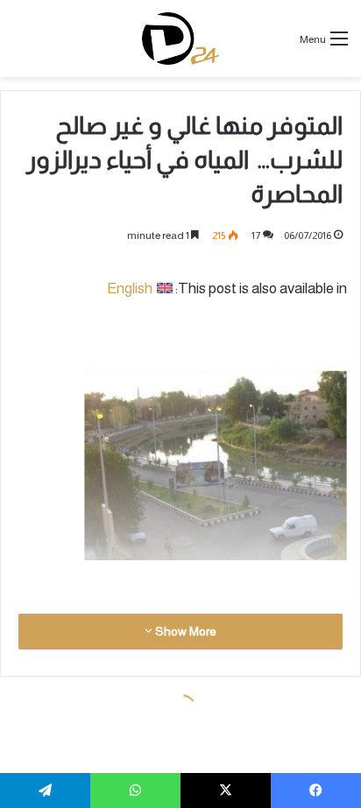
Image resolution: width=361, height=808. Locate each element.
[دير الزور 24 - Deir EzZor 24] (181, 38)
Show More (184, 631)
